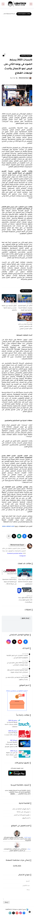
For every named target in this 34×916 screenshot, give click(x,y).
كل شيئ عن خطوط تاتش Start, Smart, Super (11, 755)
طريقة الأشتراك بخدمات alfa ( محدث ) (10, 734)
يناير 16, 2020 (13, 751)
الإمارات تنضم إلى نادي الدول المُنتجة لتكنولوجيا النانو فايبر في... (17, 657)
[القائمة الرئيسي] (31, 4)
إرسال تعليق (25, 618)
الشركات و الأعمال (26, 55)
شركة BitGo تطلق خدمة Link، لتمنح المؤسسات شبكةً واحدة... (25, 600)
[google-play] (10, 913)
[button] (24, 536)
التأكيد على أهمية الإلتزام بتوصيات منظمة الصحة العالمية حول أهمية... (25, 308)
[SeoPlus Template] (27, 909)
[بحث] (3, 4)
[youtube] (20, 642)
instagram (22, 556)
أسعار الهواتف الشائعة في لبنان (21, 809)
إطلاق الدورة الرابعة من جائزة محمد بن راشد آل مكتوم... (17, 678)
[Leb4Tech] (17, 4)
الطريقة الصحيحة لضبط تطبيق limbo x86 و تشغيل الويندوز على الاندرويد (11, 745)
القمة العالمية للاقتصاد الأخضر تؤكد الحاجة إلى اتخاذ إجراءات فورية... (17, 671)
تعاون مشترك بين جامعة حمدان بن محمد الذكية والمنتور (9, 308)
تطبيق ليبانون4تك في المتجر (22, 815)
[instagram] (8, 642)
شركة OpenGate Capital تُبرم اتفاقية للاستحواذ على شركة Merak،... (9, 582)
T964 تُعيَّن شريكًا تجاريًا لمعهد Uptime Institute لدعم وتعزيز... (25, 582)
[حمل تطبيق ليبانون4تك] (17, 776)
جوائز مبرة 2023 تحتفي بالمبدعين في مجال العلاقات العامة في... (17, 664)
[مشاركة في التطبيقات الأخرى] (9, 536)
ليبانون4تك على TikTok (23, 812)
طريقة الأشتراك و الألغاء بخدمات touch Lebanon (11, 725)
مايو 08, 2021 (13, 740)
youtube (15, 553)
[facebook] (25, 642)
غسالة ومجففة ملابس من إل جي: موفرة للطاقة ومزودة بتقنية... (9, 14)
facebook (10, 553)
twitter (20, 553)
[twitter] (14, 642)
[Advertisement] (17, 37)
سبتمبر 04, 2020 (12, 720)
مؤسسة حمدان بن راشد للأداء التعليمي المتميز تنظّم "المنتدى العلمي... (25, 326)
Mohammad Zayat (24, 78)
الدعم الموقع (26, 818)
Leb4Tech (8, 909)
